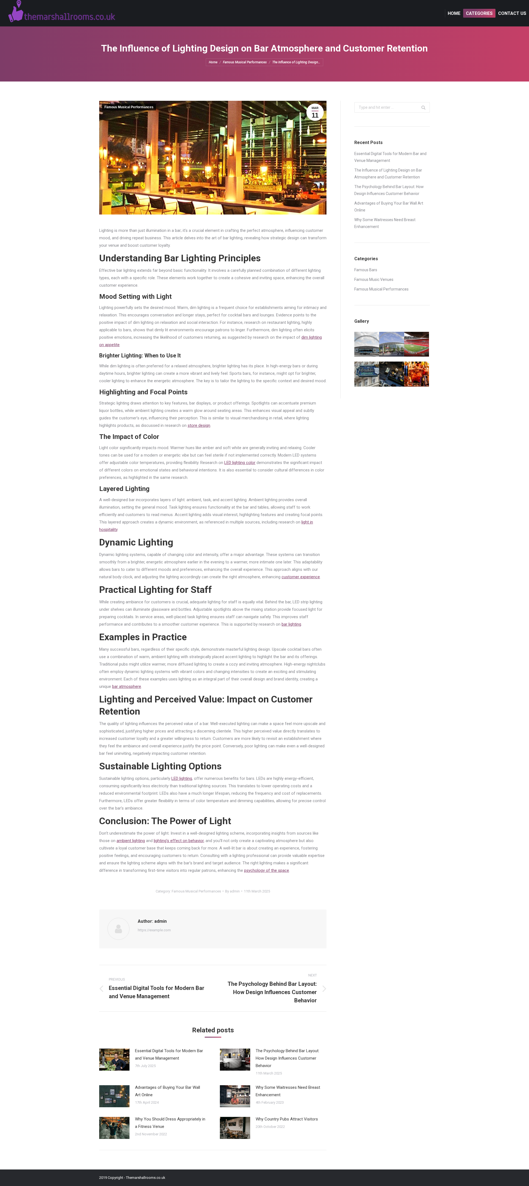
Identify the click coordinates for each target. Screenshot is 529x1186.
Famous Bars (365, 270)
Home (213, 62)
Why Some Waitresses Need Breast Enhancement (288, 1091)
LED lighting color (239, 462)
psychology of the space (266, 870)
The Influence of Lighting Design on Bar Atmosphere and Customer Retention (388, 173)
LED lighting (181, 778)
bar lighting (291, 624)
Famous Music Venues (373, 279)
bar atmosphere (126, 686)
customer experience (301, 576)
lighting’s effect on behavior (179, 840)
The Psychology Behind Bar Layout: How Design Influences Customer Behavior (287, 1058)
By (232, 891)
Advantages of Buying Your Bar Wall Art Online (167, 1091)
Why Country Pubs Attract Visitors (287, 1119)
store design (199, 425)
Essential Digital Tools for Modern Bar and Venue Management (169, 1054)
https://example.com (154, 930)
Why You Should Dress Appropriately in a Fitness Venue (170, 1123)
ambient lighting (131, 840)
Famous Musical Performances (245, 62)
